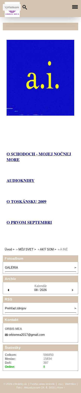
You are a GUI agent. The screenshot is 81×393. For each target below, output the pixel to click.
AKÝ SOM (47, 249)
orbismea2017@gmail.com (27, 334)
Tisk (18, 387)
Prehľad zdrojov (15, 308)
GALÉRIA (11, 267)
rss (60, 383)
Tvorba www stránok (42, 383)
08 (36, 290)
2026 (43, 290)
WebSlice (70, 383)
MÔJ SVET (26, 249)
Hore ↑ (61, 387)
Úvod (8, 249)
